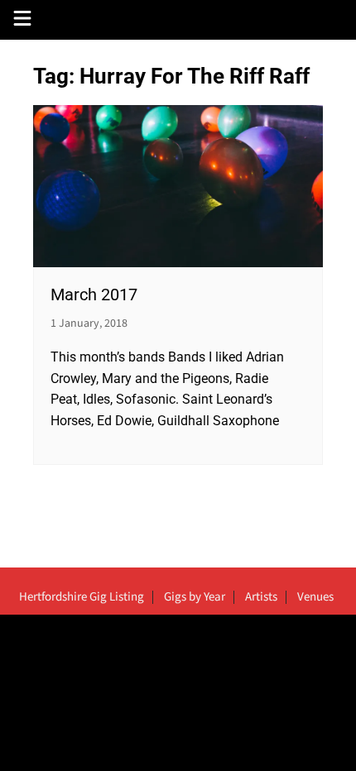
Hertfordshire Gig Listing (81, 597)
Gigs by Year (194, 597)
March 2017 (94, 294)
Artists (261, 597)
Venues (315, 597)
